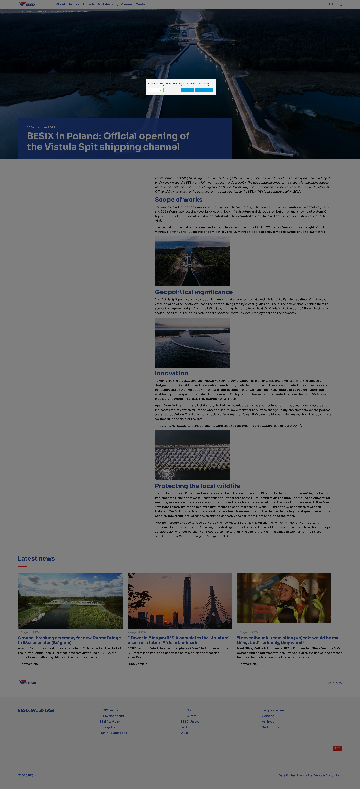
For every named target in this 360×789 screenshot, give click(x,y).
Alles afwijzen (187, 90)
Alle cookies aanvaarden (204, 90)
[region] (181, 87)
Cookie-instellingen (155, 90)
